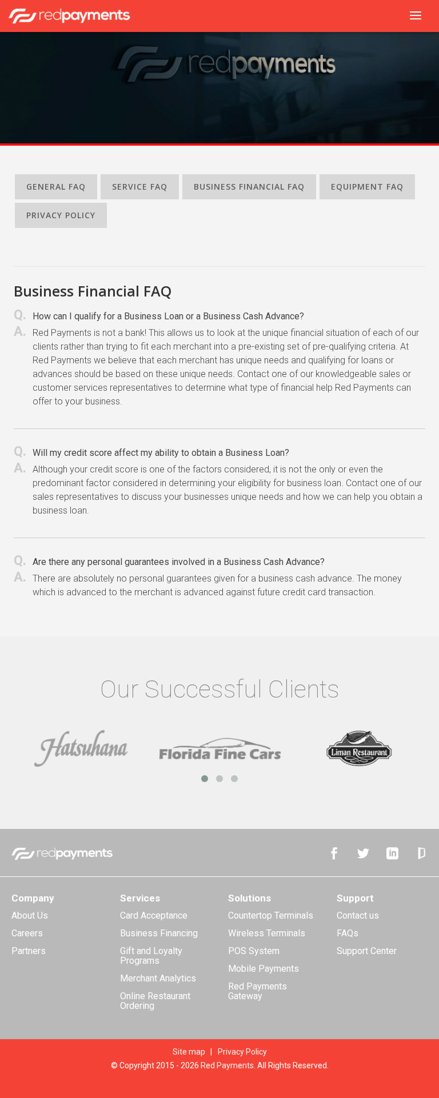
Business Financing (159, 933)
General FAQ (56, 186)
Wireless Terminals (266, 933)
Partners (28, 950)
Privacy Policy (60, 215)
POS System (254, 950)
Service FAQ (139, 186)
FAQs (347, 933)
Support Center (367, 950)
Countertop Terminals (270, 915)
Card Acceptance (153, 915)
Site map (189, 1051)
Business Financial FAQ (249, 186)
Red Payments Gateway (257, 991)
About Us (29, 915)
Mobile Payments (263, 968)
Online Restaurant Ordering (155, 1001)
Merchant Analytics (158, 978)
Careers (27, 933)
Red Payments (227, 1065)
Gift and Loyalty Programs (151, 955)
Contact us (358, 915)
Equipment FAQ (367, 186)
